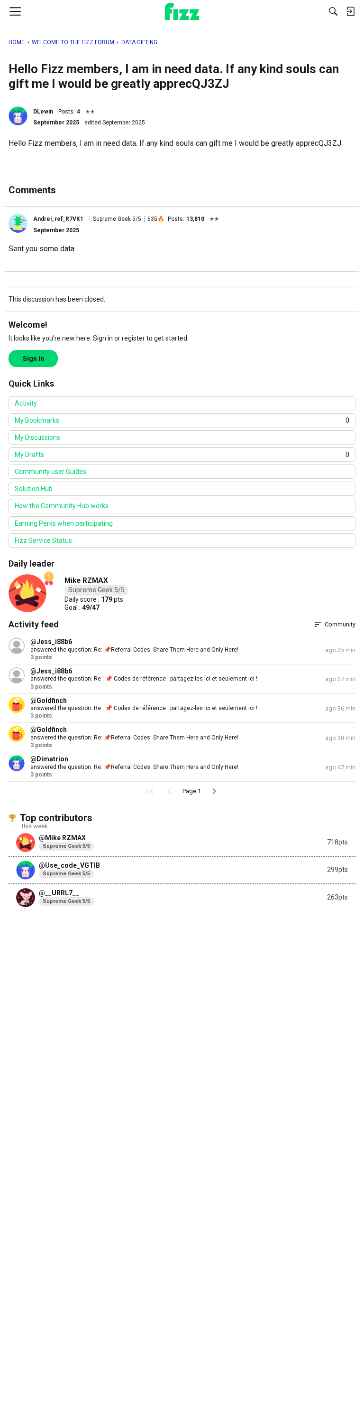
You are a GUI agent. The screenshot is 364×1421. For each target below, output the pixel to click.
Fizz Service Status (43, 540)
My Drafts (182, 454)
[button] (18, 115)
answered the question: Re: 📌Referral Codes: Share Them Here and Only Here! (134, 649)
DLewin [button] (43, 111)
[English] (182, 11)
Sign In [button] (33, 358)
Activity (26, 403)
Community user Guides (50, 471)
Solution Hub (34, 489)
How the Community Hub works (62, 506)
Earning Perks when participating (64, 523)
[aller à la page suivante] (214, 791)
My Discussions (37, 437)
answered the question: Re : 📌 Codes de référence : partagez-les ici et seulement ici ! (143, 678)
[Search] (333, 11)
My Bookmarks (182, 420)
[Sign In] (350, 11)
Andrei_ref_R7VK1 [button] (58, 219)
